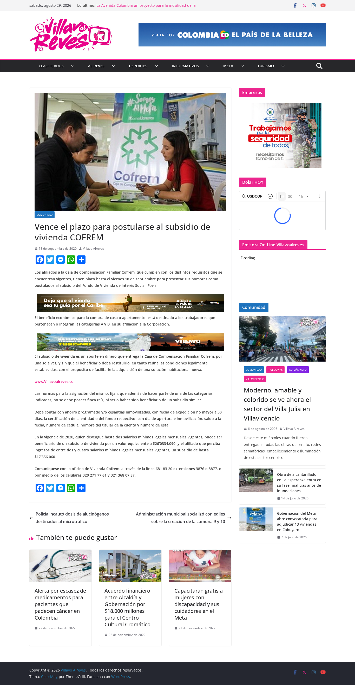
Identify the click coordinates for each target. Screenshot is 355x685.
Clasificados (51, 65)
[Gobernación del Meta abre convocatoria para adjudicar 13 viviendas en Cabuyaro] (256, 525)
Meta (228, 65)
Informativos (185, 65)
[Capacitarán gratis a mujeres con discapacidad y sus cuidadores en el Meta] (200, 553)
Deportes (138, 65)
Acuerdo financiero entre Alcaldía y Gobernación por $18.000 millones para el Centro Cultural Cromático (127, 607)
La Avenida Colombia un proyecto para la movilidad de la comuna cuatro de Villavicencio (146, 8)
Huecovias (275, 369)
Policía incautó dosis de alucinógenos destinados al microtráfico (72, 517)
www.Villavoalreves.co (54, 381)
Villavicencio (255, 379)
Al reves (96, 65)
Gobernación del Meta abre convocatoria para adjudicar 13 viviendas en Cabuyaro (297, 521)
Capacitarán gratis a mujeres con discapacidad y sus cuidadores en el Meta (198, 604)
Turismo (266, 65)
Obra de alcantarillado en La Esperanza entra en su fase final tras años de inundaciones (299, 482)
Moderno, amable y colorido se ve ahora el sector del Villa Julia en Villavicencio (277, 404)
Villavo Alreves (93, 248)
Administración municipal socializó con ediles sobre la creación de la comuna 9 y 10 (180, 517)
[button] (72, 66)
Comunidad (44, 214)
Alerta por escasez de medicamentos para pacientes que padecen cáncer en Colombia (60, 604)
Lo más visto (298, 369)
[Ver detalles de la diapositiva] (232, 34)
